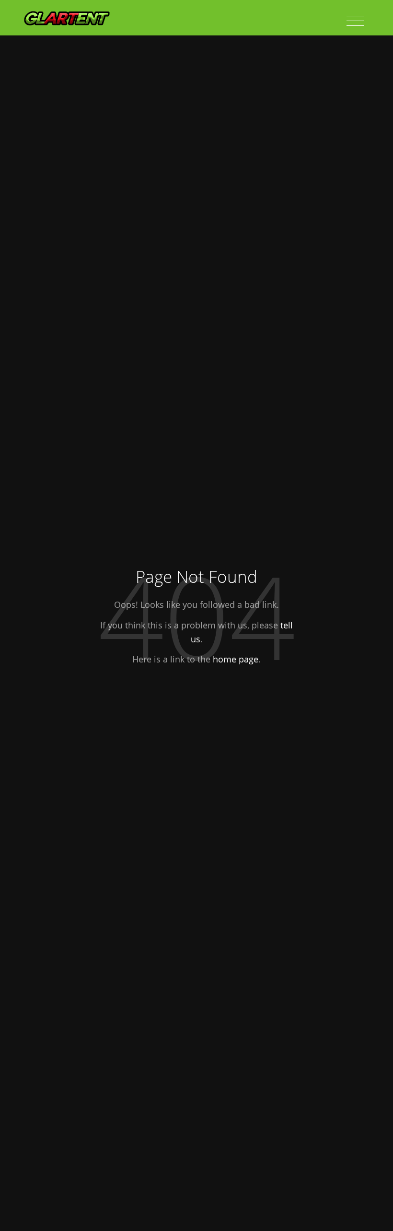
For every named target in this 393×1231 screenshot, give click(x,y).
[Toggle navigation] (355, 21)
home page (235, 659)
